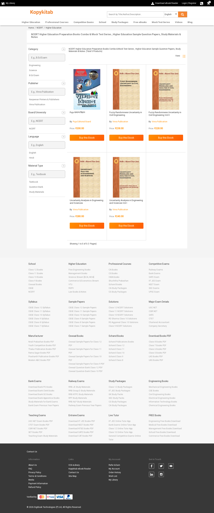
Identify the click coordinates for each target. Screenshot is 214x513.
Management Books (78, 273)
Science (33, 70)
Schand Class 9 (116, 356)
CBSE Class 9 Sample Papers (82, 318)
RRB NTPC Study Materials (81, 394)
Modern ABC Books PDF (39, 360)
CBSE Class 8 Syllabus (38, 322)
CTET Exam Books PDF (38, 425)
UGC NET (153, 307)
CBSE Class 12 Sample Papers (82, 307)
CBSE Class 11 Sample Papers (82, 311)
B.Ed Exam (34, 75)
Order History (115, 472)
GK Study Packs (116, 394)
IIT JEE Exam (155, 281)
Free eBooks (140, 22)
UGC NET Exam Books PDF (40, 421)
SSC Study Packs (116, 398)
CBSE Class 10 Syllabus (39, 315)
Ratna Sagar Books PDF (39, 353)
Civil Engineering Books (160, 394)
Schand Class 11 (116, 349)
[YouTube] (171, 466)
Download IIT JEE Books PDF (82, 421)
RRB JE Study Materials (79, 387)
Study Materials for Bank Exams (43, 402)
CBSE (30, 288)
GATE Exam (154, 277)
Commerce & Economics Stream (84, 281)
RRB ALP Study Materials (80, 402)
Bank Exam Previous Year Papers (43, 405)
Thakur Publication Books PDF (42, 349)
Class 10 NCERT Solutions (121, 315)
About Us (32, 465)
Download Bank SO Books (40, 394)
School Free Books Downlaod (162, 432)
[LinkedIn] (151, 475)
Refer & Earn (114, 465)
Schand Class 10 (116, 353)
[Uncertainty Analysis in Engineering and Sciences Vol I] (126, 177)
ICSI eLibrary (74, 465)
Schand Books (115, 284)
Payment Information (38, 483)
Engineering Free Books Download (164, 421)
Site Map (72, 476)
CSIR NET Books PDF (37, 428)
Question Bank (36, 187)
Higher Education (31, 22)
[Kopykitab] (40, 12)
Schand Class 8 (116, 360)
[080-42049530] (201, 3)
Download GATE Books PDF (81, 432)
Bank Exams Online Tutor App (122, 425)
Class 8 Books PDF (157, 342)
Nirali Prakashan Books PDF (41, 342)
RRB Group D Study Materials (82, 391)
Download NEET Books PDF (81, 425)
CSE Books (154, 391)
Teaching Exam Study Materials (43, 436)
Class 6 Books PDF (157, 349)
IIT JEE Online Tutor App (119, 421)
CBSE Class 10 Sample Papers (82, 315)
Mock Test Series (161, 22)
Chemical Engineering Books (162, 405)
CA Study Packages (118, 288)
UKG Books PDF (156, 360)
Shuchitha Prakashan (118, 281)
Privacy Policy (34, 472)
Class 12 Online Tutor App (120, 428)
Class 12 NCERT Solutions (121, 307)
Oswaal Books (35, 284)
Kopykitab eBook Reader (80, 469)
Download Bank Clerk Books (41, 391)
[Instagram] (161, 475)
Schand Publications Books (121, 342)
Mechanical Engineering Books (163, 387)
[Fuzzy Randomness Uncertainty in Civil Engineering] (126, 89)
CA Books (113, 270)
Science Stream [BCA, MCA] (81, 277)
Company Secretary (158, 326)
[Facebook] (151, 466)
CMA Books (114, 277)
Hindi (31, 157)
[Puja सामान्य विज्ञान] (86, 89)
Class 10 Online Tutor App (120, 432)
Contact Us (32, 452)
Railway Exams (156, 270)
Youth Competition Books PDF (42, 345)
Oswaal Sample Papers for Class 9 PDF (86, 364)
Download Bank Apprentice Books (44, 398)
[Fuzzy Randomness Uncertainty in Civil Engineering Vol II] (165, 89)
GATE (151, 315)
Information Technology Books (163, 402)
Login (184, 3)
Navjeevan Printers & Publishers (44, 99)
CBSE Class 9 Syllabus (38, 318)
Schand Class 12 (116, 345)
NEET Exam (154, 284)
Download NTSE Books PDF (81, 428)
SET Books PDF (35, 432)
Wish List (113, 476)
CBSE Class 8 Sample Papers (82, 322)
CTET (151, 318)
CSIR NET (153, 311)
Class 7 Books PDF (157, 345)
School (102, 22)
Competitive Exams (84, 22)
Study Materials (36, 192)
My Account (114, 469)
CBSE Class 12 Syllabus (39, 307)
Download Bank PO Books (40, 387)
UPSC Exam (154, 292)
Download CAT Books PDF (80, 436)
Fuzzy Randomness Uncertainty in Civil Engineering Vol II (165, 113)
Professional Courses (56, 22)
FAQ (30, 469)
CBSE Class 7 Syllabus (38, 326)
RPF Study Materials (78, 398)
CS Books (113, 273)
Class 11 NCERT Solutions (121, 311)
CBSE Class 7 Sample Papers (82, 326)
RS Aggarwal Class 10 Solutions (123, 322)
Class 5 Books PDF (157, 353)
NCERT (40, 28)
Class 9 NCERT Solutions (120, 326)
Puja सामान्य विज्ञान (77, 112)
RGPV (71, 288)
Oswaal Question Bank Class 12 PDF (85, 367)
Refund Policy (34, 487)
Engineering (34, 65)
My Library (113, 480)
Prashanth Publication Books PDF (43, 356)
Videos (178, 22)
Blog (190, 22)
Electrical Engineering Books (162, 398)
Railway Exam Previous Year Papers (85, 405)
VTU (70, 284)
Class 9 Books (35, 281)
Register (192, 3)
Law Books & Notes (77, 292)
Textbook (33, 182)
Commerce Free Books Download (164, 436)
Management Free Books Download (165, 428)
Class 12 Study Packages (120, 387)
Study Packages (119, 22)
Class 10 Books (35, 277)
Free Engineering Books (79, 270)
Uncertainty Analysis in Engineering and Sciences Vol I (126, 201)
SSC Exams (154, 288)
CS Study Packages (118, 292)
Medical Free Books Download (163, 425)
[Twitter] (161, 466)
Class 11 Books (35, 273)
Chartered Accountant (159, 322)
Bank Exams (154, 273)
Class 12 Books (35, 270)
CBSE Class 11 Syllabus (39, 311)
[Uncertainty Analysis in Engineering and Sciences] (86, 177)
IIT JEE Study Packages (119, 391)
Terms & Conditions (37, 476)
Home (31, 28)
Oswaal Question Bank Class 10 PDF (85, 371)
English (32, 152)
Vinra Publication (37, 104)
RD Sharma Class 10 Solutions (123, 318)
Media (31, 480)
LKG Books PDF (156, 356)
